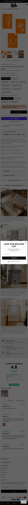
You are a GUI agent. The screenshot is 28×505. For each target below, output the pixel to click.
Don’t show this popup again (14, 261)
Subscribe (14, 258)
